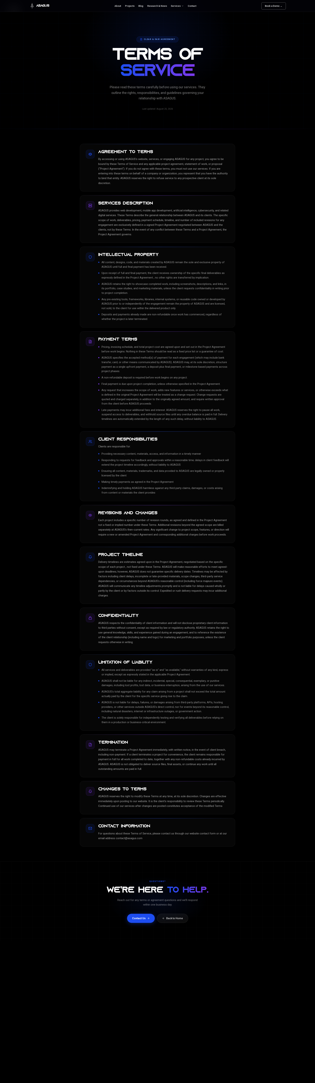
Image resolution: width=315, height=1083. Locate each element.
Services (176, 6)
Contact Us (139, 918)
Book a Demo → (273, 6)
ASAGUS (42, 5)
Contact (192, 6)
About (117, 6)
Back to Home (174, 918)
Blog (140, 6)
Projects (130, 6)
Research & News (157, 6)
